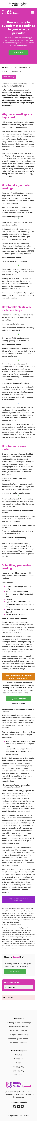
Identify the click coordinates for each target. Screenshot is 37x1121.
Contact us (18, 1059)
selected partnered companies (12, 941)
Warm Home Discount (18, 1031)
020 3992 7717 (19, 5)
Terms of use (18, 1075)
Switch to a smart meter (18, 1027)
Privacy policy (18, 1067)
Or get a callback (18, 703)
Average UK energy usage (19, 1035)
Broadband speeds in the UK (18, 1039)
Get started (18, 53)
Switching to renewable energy (18, 1023)
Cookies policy (18, 1071)
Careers (18, 1063)
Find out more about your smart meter (18, 900)
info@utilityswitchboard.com (11, 924)
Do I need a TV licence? (18, 1043)
